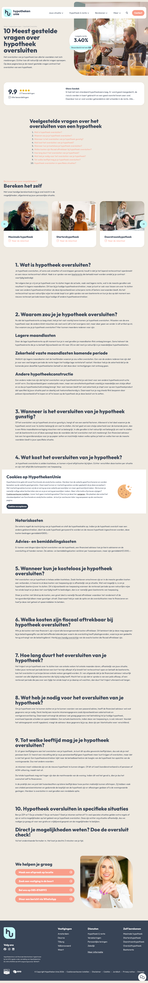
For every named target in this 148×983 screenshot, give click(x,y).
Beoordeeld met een (81, 47)
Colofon (107, 972)
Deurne (61, 937)
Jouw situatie (55, 13)
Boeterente (128, 949)
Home (5, 26)
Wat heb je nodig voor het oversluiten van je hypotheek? (60, 156)
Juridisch (116, 972)
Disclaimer (96, 972)
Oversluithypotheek (132, 945)
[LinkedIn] (13, 949)
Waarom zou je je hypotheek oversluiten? (53, 135)
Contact (138, 13)
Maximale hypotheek (132, 933)
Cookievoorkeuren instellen (78, 972)
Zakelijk (91, 945)
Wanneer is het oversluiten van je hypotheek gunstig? (58, 139)
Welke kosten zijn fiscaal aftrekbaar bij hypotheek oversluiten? (63, 149)
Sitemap (140, 972)
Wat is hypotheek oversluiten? (48, 132)
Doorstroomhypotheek (133, 941)
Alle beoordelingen (20, 97)
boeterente (77, 274)
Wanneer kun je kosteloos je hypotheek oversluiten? (58, 146)
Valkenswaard (64, 945)
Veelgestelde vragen (15, 26)
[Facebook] (5, 949)
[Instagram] (9, 949)
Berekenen (100, 13)
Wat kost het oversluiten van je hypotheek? (54, 142)
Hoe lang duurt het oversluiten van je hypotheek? (56, 152)
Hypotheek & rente (78, 13)
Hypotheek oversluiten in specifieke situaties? (55, 163)
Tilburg (61, 941)
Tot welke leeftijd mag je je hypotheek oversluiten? (57, 159)
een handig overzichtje (68, 637)
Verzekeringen (94, 937)
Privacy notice (129, 972)
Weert (61, 949)
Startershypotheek (132, 937)
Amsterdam (63, 933)
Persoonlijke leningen (97, 941)
